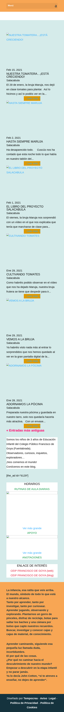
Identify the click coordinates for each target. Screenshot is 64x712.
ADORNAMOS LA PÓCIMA (24, 404)
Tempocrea (31, 698)
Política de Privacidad (24, 702)
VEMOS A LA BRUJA (20, 339)
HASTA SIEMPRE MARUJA (24, 141)
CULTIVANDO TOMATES (23, 274)
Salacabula (13, 80)
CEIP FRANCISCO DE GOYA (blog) (32, 575)
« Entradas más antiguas (25, 430)
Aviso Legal (48, 698)
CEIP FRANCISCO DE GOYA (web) (32, 570)
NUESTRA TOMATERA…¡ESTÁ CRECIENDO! (27, 75)
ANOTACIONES (32, 557)
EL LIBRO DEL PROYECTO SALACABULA (24, 208)
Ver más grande (32, 528)
